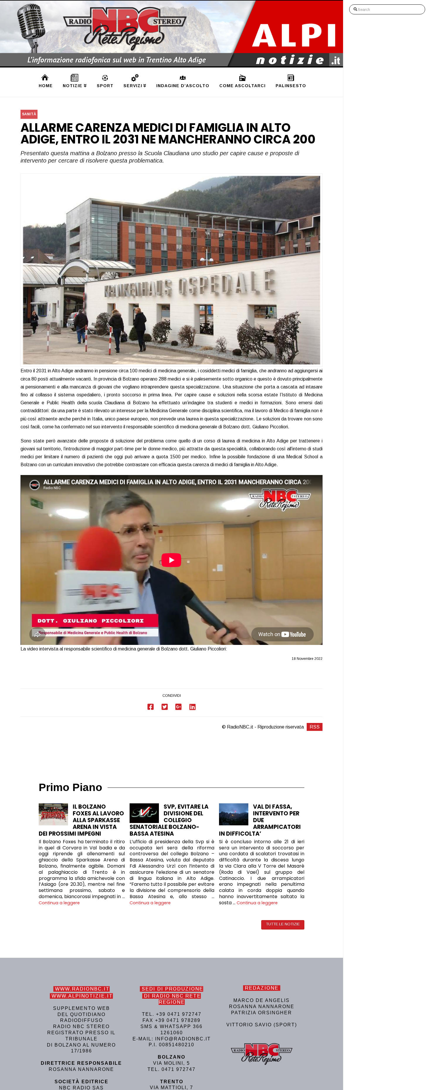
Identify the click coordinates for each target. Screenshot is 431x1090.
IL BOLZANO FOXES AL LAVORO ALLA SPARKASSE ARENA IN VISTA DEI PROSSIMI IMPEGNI (81, 820)
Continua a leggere (59, 903)
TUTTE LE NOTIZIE (283, 924)
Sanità (29, 114)
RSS (315, 726)
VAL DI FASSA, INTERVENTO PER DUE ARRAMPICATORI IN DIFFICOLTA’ (260, 820)
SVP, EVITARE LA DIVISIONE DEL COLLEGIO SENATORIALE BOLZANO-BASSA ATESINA (169, 820)
